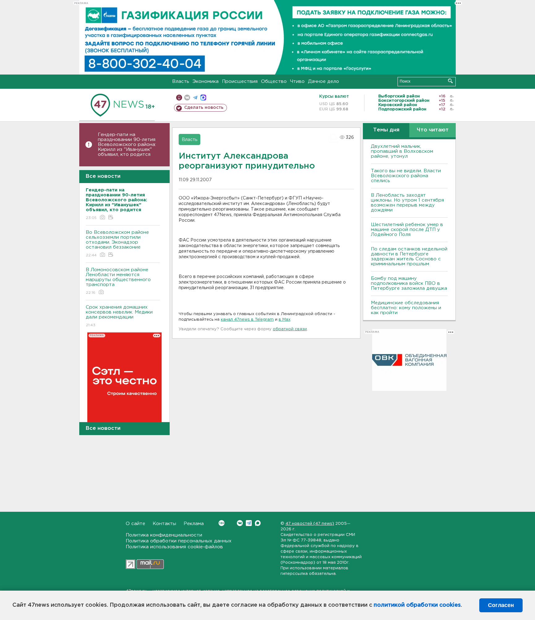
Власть (180, 81)
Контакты (164, 524)
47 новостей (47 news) (309, 523)
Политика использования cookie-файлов (174, 547)
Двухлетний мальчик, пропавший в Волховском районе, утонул (402, 151)
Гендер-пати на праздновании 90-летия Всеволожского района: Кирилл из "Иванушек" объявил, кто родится (127, 144)
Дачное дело (323, 81)
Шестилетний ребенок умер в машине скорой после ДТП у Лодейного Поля (407, 230)
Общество (274, 81)
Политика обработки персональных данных (179, 541)
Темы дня (386, 130)
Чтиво (297, 81)
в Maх (284, 319)
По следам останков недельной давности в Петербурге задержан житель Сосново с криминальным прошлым (409, 256)
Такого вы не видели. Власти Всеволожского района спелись (406, 176)
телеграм (195, 97)
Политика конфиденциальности (164, 535)
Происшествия (240, 81)
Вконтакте (240, 523)
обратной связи (290, 329)
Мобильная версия (179, 97)
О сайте (135, 524)
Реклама (194, 524)
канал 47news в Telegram (247, 319)
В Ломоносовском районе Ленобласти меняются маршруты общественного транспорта (118, 281)
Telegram (249, 523)
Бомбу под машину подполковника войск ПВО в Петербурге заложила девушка (409, 283)
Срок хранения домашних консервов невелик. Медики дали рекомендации (119, 316)
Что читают (433, 130)
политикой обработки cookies (417, 605)
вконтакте (187, 97)
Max (258, 523)
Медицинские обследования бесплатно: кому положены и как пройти (406, 308)
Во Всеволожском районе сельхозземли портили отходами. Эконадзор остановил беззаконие (117, 243)
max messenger (203, 97)
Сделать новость (204, 107)
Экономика (206, 81)
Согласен (501, 605)
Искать (450, 81)
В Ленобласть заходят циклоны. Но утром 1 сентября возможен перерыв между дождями (407, 202)
